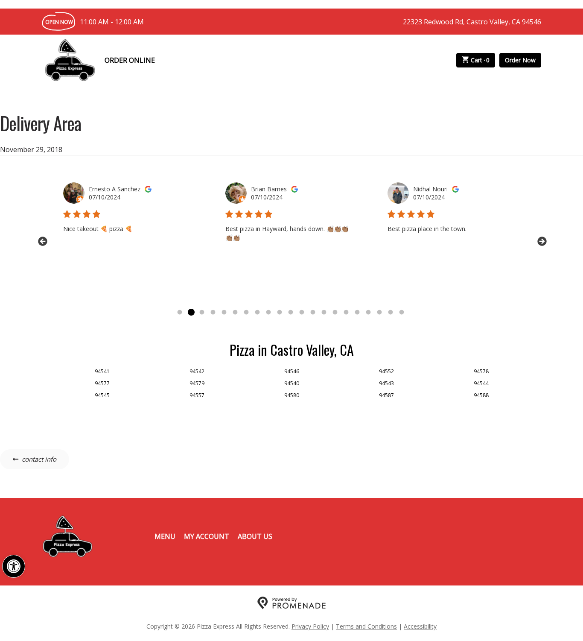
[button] (13, 566)
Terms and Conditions (366, 626)
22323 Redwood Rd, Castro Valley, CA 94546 (472, 21)
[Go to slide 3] (202, 312)
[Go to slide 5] (224, 312)
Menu (164, 536)
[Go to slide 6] (235, 312)
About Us (255, 536)
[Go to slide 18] (368, 312)
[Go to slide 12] (301, 312)
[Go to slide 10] (279, 312)
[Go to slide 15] (335, 312)
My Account (206, 536)
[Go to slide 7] (246, 312)
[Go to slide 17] (357, 312)
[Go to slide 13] (313, 312)
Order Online (130, 60)
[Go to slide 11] (290, 312)
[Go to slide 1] (179, 312)
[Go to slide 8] (257, 312)
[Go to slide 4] (213, 312)
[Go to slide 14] (324, 312)
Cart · (480, 60)
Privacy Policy (310, 626)
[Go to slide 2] (191, 312)
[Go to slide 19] (379, 312)
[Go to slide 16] (346, 312)
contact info (39, 459)
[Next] (541, 241)
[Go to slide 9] (268, 312)
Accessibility (420, 626)
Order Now (520, 60)
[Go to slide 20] (390, 312)
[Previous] (42, 241)
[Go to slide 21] (401, 312)
